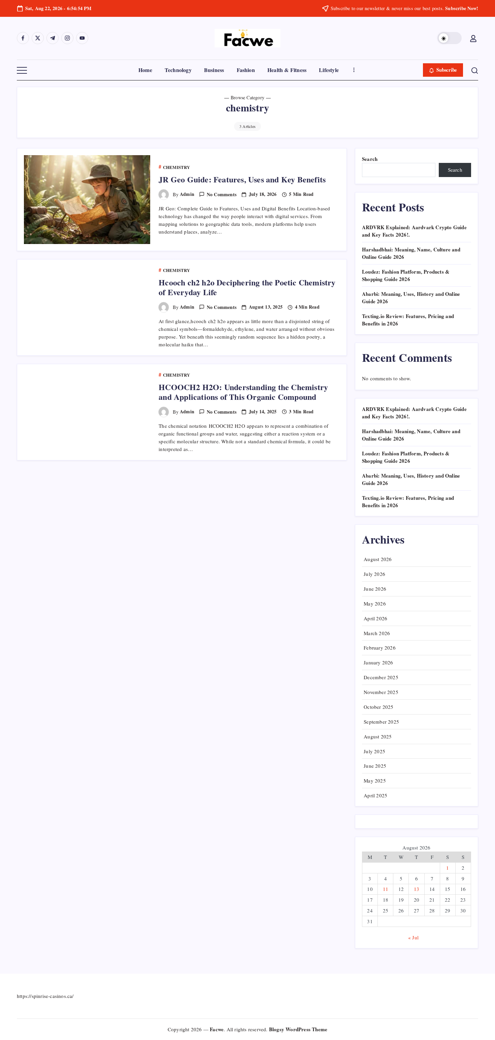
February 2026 (380, 647)
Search (369, 159)
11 (385, 889)
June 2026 (375, 588)
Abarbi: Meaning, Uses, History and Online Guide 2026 (411, 479)
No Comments (221, 194)
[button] (449, 38)
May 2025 (375, 780)
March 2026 (377, 633)
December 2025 (381, 677)
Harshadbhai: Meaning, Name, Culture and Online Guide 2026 (411, 435)
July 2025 (374, 751)
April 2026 (375, 618)
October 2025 (378, 706)
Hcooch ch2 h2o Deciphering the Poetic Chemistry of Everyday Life (247, 287)
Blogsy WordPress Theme (298, 1029)
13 (416, 889)
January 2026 (378, 662)
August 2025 (378, 736)
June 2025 (375, 765)
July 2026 (374, 573)
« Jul (413, 937)
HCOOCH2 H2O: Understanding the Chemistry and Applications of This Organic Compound (243, 392)
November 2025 (381, 692)
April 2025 (375, 795)
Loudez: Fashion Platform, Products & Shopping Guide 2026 (406, 275)
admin (187, 194)
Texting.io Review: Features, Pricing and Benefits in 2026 (408, 501)
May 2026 (375, 603)
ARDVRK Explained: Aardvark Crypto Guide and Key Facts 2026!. (414, 412)
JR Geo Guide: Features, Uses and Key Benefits (242, 179)
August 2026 (378, 559)
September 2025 (381, 721)
